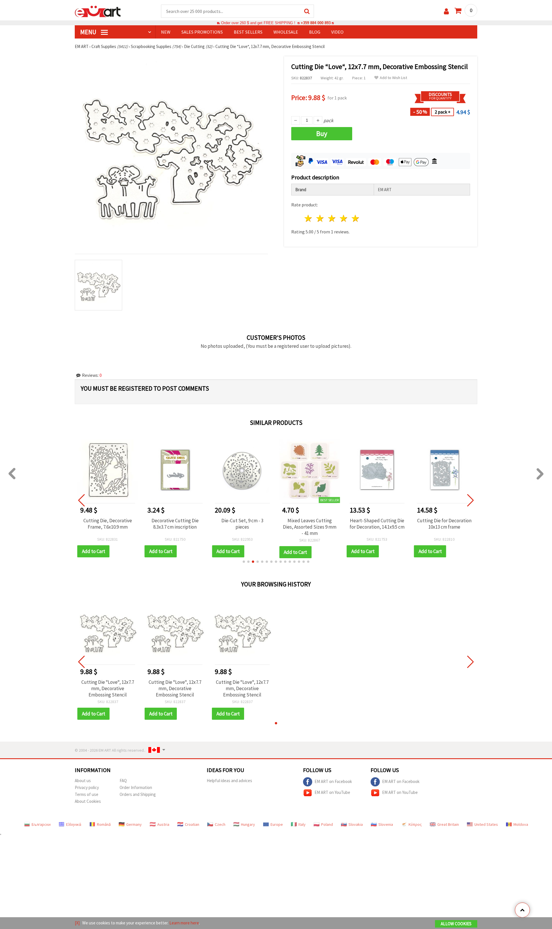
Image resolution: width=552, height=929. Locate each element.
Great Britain (448, 824)
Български (41, 824)
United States (486, 824)
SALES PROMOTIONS (202, 32)
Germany (134, 824)
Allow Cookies (456, 923)
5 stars (355, 218)
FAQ (123, 780)
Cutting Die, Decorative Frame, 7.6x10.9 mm (107, 523)
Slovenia (385, 824)
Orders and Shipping (138, 794)
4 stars (344, 218)
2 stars (320, 218)
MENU (88, 32)
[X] (77, 923)
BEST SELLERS (248, 32)
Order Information (136, 787)
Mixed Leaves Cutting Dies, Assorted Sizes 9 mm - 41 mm (309, 526)
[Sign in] (446, 11)
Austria (163, 824)
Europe (277, 824)
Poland (327, 824)
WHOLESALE (285, 32)
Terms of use (86, 794)
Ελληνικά (73, 824)
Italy (302, 824)
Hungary (248, 824)
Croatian (192, 824)
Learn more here (184, 923)
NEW (165, 32)
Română (104, 824)
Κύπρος (415, 824)
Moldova (520, 824)
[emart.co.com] (98, 11)
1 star (309, 218)
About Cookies (88, 801)
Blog (314, 32)
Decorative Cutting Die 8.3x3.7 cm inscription (175, 523)
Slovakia (355, 824)
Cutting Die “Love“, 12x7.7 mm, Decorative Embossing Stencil (107, 688)
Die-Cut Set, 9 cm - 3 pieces (242, 523)
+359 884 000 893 (316, 23)
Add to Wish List (393, 78)
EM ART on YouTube (332, 792)
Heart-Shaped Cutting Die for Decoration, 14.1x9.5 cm (377, 523)
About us (83, 780)
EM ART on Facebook (333, 781)
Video (337, 32)
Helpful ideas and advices (229, 780)
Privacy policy (87, 787)
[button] (244, 562)
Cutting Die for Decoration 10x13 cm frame (444, 523)
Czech (220, 824)
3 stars (332, 218)
